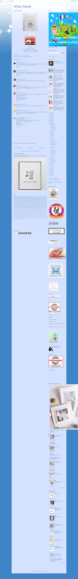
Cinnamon (35, 205)
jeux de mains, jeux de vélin (55, 383)
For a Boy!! (52, 135)
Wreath (43, 215)
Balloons (39, 207)
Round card (30, 214)
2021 (51, 121)
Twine (30, 208)
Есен (16, 206)
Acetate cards (45, 208)
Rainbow (19, 210)
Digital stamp (39, 205)
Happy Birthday (25, 56)
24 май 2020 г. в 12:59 (22, 85)
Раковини (30, 217)
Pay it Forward (16, 210)
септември (53, 128)
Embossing (44, 196)
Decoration (45, 206)
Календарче (31, 206)
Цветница (21, 218)
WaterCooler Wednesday (27, 49)
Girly (21, 206)
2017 (51, 166)
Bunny (19, 202)
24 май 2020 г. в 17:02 (23, 92)
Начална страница (30, 147)
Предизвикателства (30, 207)
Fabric (25, 209)
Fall (46, 207)
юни (51, 133)
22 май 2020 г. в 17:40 (22, 79)
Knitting (34, 213)
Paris (22, 208)
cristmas (40, 210)
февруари (52, 160)
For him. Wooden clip (29, 209)
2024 (51, 117)
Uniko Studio (52, 523)
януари (52, 162)
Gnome (18, 208)
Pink (37, 203)
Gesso (27, 213)
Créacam (51, 453)
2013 (51, 172)
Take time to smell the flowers (19, 153)
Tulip (21, 207)
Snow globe (15, 215)
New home (45, 209)
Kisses (52, 154)
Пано (25, 211)
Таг (43, 217)
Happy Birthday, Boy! (54, 150)
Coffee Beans (20, 209)
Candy (30, 212)
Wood (23, 207)
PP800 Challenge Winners (58, 501)
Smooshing (29, 210)
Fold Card (15, 213)
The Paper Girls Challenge (34, 120)
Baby (18, 205)
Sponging (18, 215)
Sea (17, 207)
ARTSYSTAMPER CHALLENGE (21, 97)
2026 (51, 114)
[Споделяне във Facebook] (26, 55)
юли (51, 131)
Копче (31, 216)
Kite (32, 213)
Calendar (29, 203)
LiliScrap (51, 469)
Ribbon (21, 210)
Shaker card (23, 203)
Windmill (41, 215)
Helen (17, 85)
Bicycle (19, 206)
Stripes (28, 208)
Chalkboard (32, 212)
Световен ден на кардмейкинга (36, 217)
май (51, 134)
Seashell (40, 214)
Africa (36, 206)
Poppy (20, 205)
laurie (17, 79)
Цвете (16, 205)
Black (32, 205)
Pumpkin (25, 208)
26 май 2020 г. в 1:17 (24, 110)
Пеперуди (27, 211)
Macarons (45, 213)
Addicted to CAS (53, 515)
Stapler (30, 215)
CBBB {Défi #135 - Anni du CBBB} (55, 454)
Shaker (23, 210)
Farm (45, 212)
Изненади (21, 211)
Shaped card (43, 214)
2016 (51, 168)
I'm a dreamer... (52, 434)
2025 (51, 116)
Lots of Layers (42, 213)
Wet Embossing (41, 204)
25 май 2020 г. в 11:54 (23, 104)
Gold (14, 202)
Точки (19, 218)
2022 (51, 120)
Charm (29, 204)
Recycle (52, 141)
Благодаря (42, 210)
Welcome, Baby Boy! (54, 143)
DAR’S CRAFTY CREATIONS (21, 98)
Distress (41, 203)
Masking (40, 209)
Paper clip (15, 204)
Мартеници (41, 216)
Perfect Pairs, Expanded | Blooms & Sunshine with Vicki (58, 533)
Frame (15, 208)
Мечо (44, 216)
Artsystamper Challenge (26, 50)
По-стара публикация (42, 147)
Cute (42, 212)
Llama (39, 213)
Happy (29, 213)
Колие (29, 216)
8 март (39, 211)
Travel (39, 215)
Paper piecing (22, 214)
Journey (31, 213)
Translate (56, 297)
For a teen (20, 213)
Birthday (54, 68)
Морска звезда (18, 217)
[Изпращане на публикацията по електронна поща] (21, 55)
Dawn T (17, 104)
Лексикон (37, 208)
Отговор (17, 67)
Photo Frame (25, 214)
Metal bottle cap (16, 214)
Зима (19, 211)
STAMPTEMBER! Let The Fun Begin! (55, 458)
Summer (40, 196)
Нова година (22, 217)
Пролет (33, 211)
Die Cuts (36, 196)
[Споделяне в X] (25, 55)
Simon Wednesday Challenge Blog (56, 558)
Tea (37, 215)
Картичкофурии (26, 216)
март (52, 159)
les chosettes (52, 442)
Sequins (20, 203)
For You (52, 137)
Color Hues (52, 538)
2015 (51, 169)
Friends (45, 203)
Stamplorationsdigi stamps (25, 215)
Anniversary (39, 206)
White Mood (22, 6)
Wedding (26, 203)
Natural (21, 202)
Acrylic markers (16, 212)
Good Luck (33, 209)
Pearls (15, 206)
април (52, 157)
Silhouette (20, 204)
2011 (51, 175)
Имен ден (26, 204)
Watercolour (30, 56)
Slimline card (26, 210)
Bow (23, 212)
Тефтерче (17, 218)
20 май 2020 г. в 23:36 (23, 62)
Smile (19, 207)
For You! (54, 106)
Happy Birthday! (53, 147)
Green (16, 202)
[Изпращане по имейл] (23, 55)
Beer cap (21, 212)
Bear (39, 203)
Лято (23, 211)
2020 (51, 123)
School (33, 214)
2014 (51, 171)
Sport (21, 215)
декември (52, 124)
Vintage (23, 205)
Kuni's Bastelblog (53, 480)
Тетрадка (45, 217)
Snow (46, 214)
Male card (37, 204)
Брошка (46, 215)
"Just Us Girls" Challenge (54, 546)
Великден (25, 207)
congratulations (33, 208)
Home (21, 208)
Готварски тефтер (16, 211)
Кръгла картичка (37, 216)
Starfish (38, 210)
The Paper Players (29, 48)
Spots (35, 210)
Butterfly (54, 82)
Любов (34, 206)
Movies (19, 214)
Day (43, 212)
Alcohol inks (35, 207)
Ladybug (37, 213)
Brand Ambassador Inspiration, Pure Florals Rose (58, 525)
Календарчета (26, 205)
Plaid (28, 214)
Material (23, 206)
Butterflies (52, 138)
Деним (17, 216)
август (52, 130)
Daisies (23, 209)
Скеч (42, 217)
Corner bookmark (39, 212)
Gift (16, 208)
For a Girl (15, 207)
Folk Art (17, 213)
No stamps (43, 205)
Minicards (42, 209)
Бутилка (45, 210)
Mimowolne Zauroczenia (54, 461)
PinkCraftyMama (19, 123)
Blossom (15, 209)
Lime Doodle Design (53, 457)
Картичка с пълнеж (21, 216)
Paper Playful (52, 492)
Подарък (26, 217)
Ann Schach (18, 70)
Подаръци (30, 211)
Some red (55, 99)
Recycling (16, 203)
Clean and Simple (33, 204)
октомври (52, 127)
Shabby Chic (26, 206)
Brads (42, 206)
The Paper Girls (26, 51)
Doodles (44, 207)
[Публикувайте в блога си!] (24, 55)
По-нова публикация (17, 147)
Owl (46, 205)
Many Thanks (37, 209)
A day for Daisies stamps (43, 211)
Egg (43, 203)
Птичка (28, 217)
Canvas (17, 209)
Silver (23, 204)
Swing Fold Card (34, 215)
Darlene (17, 92)
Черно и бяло (25, 218)
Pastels (18, 204)
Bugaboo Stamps (26, 212)
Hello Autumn (55, 88)
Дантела (15, 216)
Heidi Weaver (18, 110)
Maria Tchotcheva (58, 61)
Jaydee (17, 62)
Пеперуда (41, 208)
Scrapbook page (36, 214)
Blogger (45, 571)
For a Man (20, 56)
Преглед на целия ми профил (59, 63)
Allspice (19, 212)
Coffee (42, 207)
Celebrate (33, 203)
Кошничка (33, 216)
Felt (46, 212)
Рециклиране (36, 211)
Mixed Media (16, 197)
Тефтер (15, 218)
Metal (36, 203)
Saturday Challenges (57, 493)
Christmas (26, 196)
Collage (35, 212)
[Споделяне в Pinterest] (27, 55)
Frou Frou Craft (24, 213)
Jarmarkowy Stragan (57, 462)
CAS (17, 56)
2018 (51, 165)
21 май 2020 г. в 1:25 (24, 70)
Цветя (30, 205)
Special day (33, 210)
